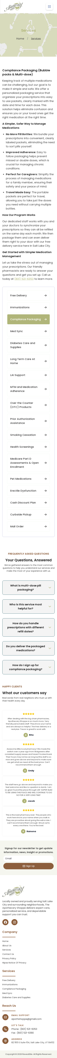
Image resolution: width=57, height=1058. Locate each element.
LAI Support (17, 375)
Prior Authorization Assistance (22, 421)
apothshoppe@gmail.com (26, 1019)
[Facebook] (5, 922)
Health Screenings (22, 447)
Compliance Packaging (25, 319)
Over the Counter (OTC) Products (21, 405)
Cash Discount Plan (23, 502)
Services (6, 949)
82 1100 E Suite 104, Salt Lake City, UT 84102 (32, 1042)
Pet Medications (20, 479)
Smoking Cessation (23, 435)
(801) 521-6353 (24, 279)
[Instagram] (14, 922)
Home (20, 38)
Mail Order (17, 526)
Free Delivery (18, 295)
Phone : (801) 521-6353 (24, 1029)
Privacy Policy (9, 958)
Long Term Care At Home (22, 361)
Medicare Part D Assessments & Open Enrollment (24, 463)
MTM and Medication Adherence (23, 389)
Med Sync (16, 331)
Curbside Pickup (20, 514)
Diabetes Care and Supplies (22, 345)
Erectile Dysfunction (23, 490)
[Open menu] (49, 6)
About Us (6, 945)
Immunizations (20, 307)
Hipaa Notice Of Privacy (14, 962)
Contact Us (8, 954)
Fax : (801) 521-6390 (22, 1032)
